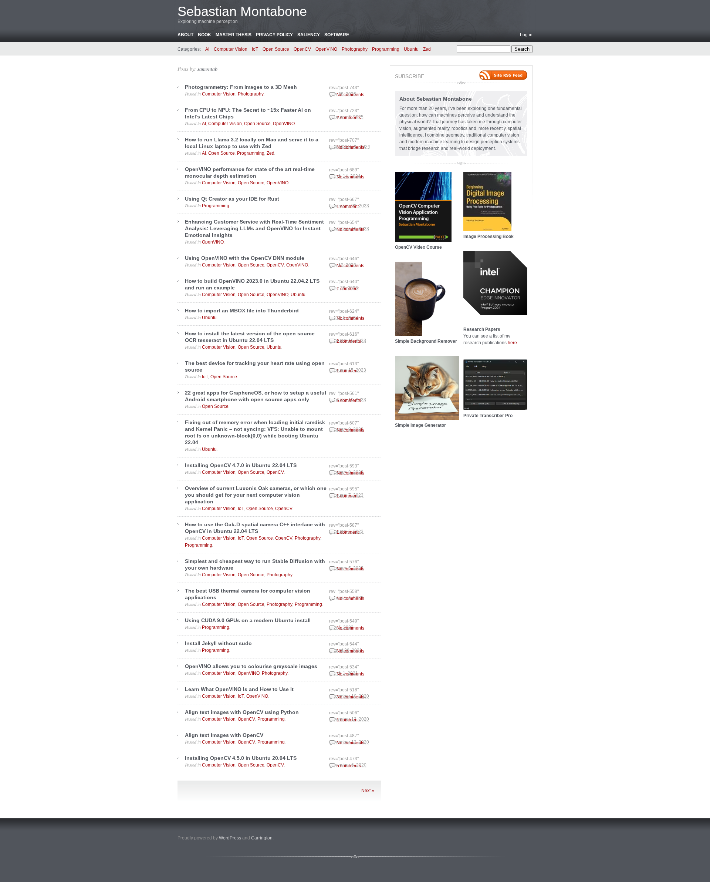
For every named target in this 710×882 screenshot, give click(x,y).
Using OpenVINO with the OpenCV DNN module (244, 258)
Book (204, 34)
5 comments (349, 400)
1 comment (348, 206)
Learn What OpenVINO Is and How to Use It (239, 689)
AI (207, 49)
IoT (255, 49)
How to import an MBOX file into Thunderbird (242, 310)
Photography (355, 49)
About (185, 34)
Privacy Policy (274, 34)
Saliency (308, 34)
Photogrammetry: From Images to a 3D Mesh (241, 87)
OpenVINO (326, 49)
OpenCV (302, 49)
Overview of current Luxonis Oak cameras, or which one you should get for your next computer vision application (256, 494)
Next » (367, 790)
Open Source (276, 49)
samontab (207, 68)
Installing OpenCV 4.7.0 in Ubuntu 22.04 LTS (241, 465)
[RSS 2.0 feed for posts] (503, 75)
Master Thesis (233, 34)
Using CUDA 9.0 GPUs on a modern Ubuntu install (248, 620)
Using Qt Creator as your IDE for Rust (232, 199)
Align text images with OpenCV (224, 735)
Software (336, 34)
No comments (350, 94)
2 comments (349, 117)
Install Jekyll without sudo (218, 643)
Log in (526, 34)
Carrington (262, 838)
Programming (385, 49)
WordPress (230, 838)
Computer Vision (230, 49)
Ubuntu (411, 49)
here (512, 342)
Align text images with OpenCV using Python (242, 712)
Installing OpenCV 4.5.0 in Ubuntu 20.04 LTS (241, 758)
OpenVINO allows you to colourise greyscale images (251, 666)
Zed (427, 49)
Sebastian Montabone (242, 11)
